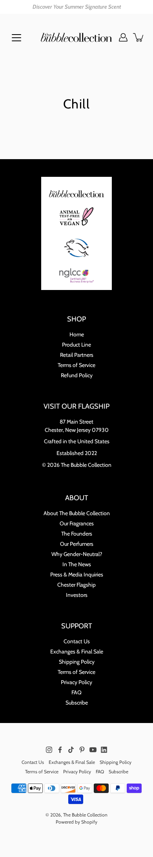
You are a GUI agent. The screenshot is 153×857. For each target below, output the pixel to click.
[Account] (123, 37)
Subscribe (77, 702)
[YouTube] (93, 750)
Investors (76, 594)
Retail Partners (76, 354)
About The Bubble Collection (77, 513)
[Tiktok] (71, 750)
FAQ (76, 692)
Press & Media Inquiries (76, 574)
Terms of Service (76, 365)
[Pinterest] (82, 750)
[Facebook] (60, 750)
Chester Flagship (76, 584)
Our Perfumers (76, 543)
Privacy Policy (76, 682)
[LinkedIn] (103, 750)
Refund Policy (77, 375)
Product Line (76, 344)
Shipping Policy (77, 661)
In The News (76, 564)
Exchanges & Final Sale (76, 651)
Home (76, 334)
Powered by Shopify (76, 822)
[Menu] (16, 37)
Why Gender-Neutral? (76, 554)
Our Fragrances (77, 523)
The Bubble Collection (85, 815)
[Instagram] (49, 750)
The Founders (76, 533)
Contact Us (77, 641)
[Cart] (139, 37)
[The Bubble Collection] (76, 37)
